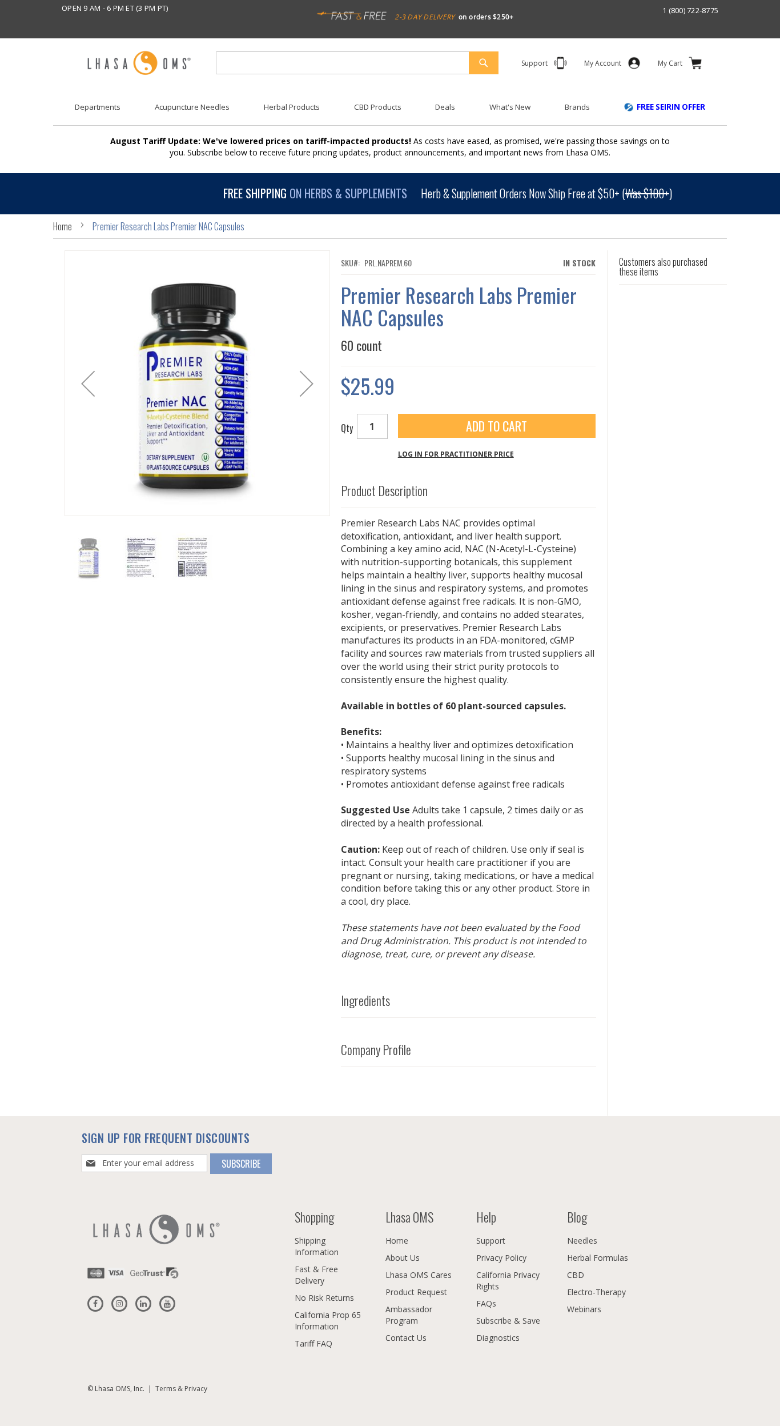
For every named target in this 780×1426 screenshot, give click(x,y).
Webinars (584, 1309)
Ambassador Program (408, 1315)
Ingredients (365, 1001)
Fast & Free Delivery (316, 1275)
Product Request (416, 1292)
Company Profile (376, 1050)
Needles (582, 1240)
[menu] (390, 111)
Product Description (384, 491)
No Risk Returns (324, 1297)
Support (490, 1240)
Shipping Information (317, 1246)
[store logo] (139, 64)
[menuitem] (98, 107)
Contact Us (406, 1337)
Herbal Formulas (597, 1257)
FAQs (486, 1303)
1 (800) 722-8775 (690, 10)
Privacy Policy (501, 1257)
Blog (577, 1217)
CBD (575, 1274)
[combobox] (357, 62)
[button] (88, 383)
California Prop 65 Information (328, 1320)
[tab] (468, 488)
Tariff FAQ (313, 1343)
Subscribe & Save (508, 1320)
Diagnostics (498, 1337)
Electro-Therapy (596, 1292)
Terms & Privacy (181, 1388)
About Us (402, 1257)
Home (62, 226)
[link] (602, 65)
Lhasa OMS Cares (418, 1274)
